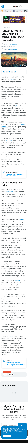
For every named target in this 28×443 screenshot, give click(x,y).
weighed (18, 280)
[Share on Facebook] (4, 72)
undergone (8, 299)
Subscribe (22, 425)
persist (10, 336)
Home (4, 27)
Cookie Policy (6, 432)
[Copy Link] (15, 72)
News (8, 27)
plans (17, 106)
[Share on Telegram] (12, 72)
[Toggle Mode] (20, 6)
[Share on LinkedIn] (9, 72)
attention (9, 192)
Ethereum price (17, 10)
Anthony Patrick (13, 49)
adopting (22, 219)
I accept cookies (7, 436)
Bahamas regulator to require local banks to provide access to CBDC (15, 364)
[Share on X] (7, 72)
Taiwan (11, 374)
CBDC (12, 79)
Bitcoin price (6, 10)
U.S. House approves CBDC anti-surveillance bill (14, 175)
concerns (9, 141)
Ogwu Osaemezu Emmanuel (12, 44)
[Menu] (25, 6)
